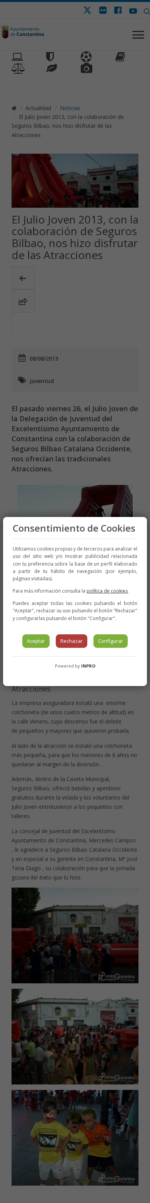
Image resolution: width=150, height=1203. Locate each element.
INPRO (88, 666)
